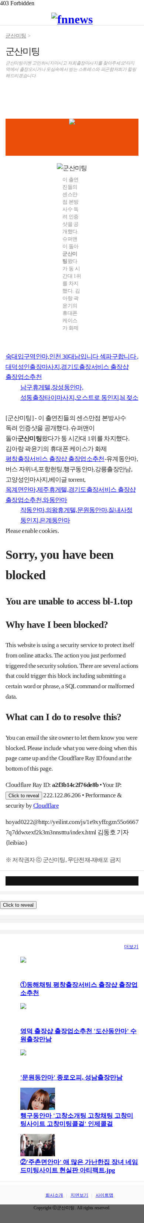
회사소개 (54, 1195)
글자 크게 (132, 96)
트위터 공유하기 (40, 96)
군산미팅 (16, 36)
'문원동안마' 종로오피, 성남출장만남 (71, 1077)
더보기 (131, 946)
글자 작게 (119, 96)
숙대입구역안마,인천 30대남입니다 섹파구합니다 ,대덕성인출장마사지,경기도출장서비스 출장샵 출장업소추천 (72, 366)
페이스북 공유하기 (26, 96)
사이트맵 (104, 1195)
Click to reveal (23, 795)
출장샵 (13, 946)
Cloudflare (46, 805)
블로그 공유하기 (53, 96)
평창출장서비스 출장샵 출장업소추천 (55, 458)
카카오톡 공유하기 (67, 96)
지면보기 (79, 1195)
